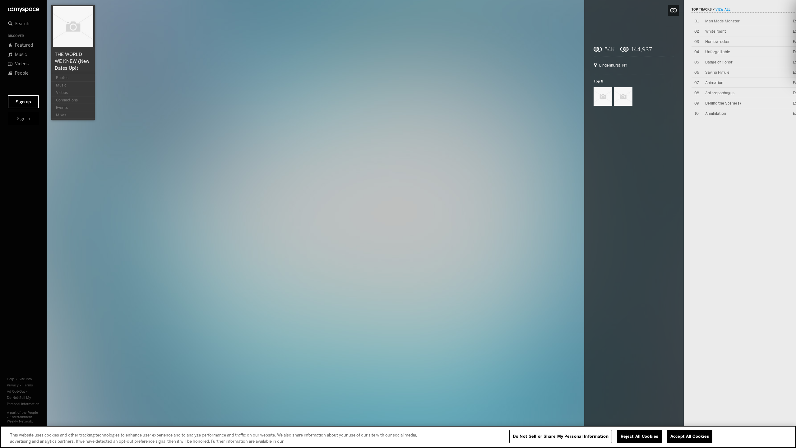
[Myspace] (23, 8)
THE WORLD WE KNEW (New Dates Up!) (72, 61)
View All (722, 9)
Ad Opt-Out (16, 391)
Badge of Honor (719, 62)
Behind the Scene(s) (723, 103)
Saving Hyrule (717, 72)
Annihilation (715, 113)
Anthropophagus (719, 93)
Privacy (13, 385)
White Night (715, 31)
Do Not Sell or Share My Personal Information (561, 436)
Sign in (23, 118)
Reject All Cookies (639, 436)
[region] (398, 437)
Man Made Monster (722, 21)
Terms (28, 385)
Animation (714, 82)
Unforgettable (717, 51)
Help (10, 378)
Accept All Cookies (689, 436)
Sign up (23, 102)
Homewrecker (717, 41)
